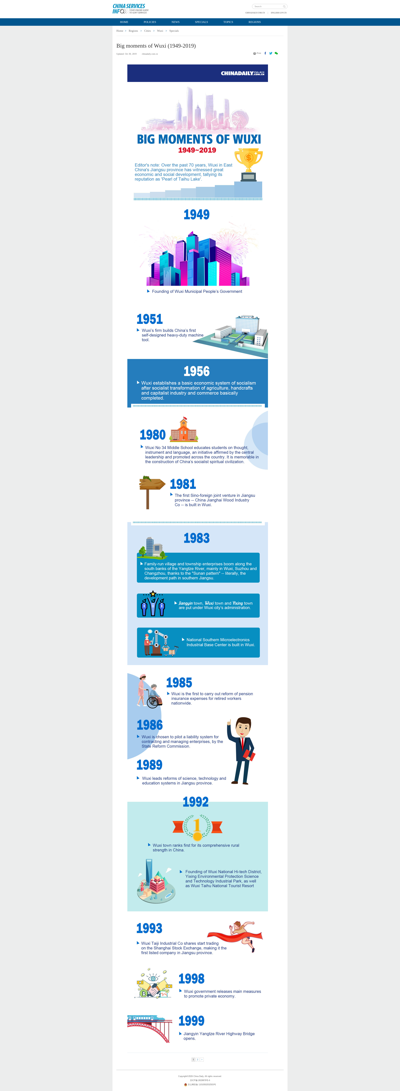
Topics (228, 22)
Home (124, 22)
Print (259, 53)
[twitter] (270, 53)
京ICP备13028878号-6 (200, 1080)
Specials (201, 22)
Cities (147, 30)
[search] (284, 6)
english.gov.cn (279, 13)
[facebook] (265, 53)
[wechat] (276, 53)
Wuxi (160, 30)
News (176, 22)
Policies (150, 22)
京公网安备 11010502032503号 (202, 1084)
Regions (255, 22)
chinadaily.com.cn (255, 13)
